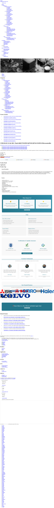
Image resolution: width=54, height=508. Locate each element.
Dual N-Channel (9, 13)
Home (3, 4)
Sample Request (6, 56)
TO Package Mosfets (8, 11)
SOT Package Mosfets (8, 19)
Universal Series (9, 32)
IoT (2, 357)
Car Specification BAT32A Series (11, 34)
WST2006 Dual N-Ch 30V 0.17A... (10, 134)
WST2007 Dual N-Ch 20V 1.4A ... (10, 131)
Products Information (6, 48)
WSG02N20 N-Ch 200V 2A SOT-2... (10, 117)
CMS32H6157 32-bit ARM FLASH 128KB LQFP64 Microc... (14, 323)
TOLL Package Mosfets (8, 24)
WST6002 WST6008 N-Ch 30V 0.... (10, 127)
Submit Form (4, 385)
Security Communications (5, 354)
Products (3, 74)
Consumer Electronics (7, 41)
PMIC (4, 36)
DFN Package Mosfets (8, 6)
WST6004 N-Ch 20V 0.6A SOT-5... (10, 121)
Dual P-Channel (9, 9)
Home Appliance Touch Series (11, 29)
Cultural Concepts (6, 52)
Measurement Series (9, 31)
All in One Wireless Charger (11, 39)
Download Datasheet (7, 157)
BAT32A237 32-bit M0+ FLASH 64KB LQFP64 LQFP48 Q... (14, 320)
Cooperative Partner (6, 47)
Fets (10, 378)
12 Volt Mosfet (2, 378)
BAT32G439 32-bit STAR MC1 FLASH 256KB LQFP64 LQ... (15, 317)
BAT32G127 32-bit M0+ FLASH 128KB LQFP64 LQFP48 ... (14, 327)
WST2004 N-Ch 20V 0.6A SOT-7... (10, 137)
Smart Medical (6, 44)
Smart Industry (6, 43)
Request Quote (2, 157)
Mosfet (5, 378)
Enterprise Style (6, 53)
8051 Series (8, 27)
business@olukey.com (5, 340)
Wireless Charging (7, 37)
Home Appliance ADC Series (11, 33)
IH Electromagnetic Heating (11, 30)
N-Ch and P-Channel (10, 10)
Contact (5, 55)
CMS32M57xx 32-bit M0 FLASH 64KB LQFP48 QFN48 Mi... (14, 330)
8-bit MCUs (7, 26)
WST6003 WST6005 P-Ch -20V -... (10, 124)
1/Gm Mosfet (13, 378)
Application (3, 40)
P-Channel (8, 8)
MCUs (5, 25)
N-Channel (8, 7)
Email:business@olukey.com (4, 1)
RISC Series (7, 101)
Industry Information (6, 49)
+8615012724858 (4, 398)
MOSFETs (3, 79)
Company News (6, 50)
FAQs (4, 54)
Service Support (6, 46)
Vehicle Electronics (6, 42)
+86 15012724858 (4, 339)
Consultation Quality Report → (27, 253)
